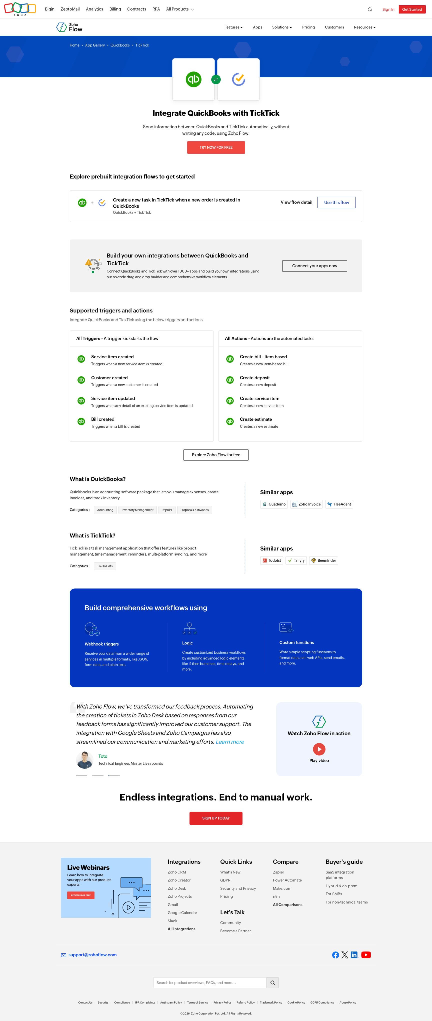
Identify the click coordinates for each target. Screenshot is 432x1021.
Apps (257, 27)
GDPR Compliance (322, 1002)
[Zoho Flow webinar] (106, 888)
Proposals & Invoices (194, 510)
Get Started (412, 9)
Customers (334, 27)
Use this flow (336, 202)
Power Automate (287, 880)
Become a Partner (235, 931)
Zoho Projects (180, 896)
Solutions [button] (280, 27)
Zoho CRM (177, 872)
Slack (172, 921)
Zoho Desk (177, 888)
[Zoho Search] (370, 9)
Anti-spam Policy (171, 1002)
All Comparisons (287, 904)
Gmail (173, 904)
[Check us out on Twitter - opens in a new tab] (345, 955)
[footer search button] (272, 983)
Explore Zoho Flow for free (216, 454)
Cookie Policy (296, 1002)
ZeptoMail (70, 9)
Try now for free (216, 148)
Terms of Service (197, 1002)
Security (103, 1002)
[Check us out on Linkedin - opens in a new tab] (354, 955)
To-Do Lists (105, 566)
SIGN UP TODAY (216, 818)
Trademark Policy (271, 1002)
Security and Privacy (238, 888)
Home (75, 45)
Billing (115, 9)
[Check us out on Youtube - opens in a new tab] (366, 955)
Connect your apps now (314, 266)
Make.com (282, 888)
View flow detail (296, 202)
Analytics (94, 9)
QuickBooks (120, 45)
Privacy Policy (223, 1002)
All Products (177, 9)
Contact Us (85, 1002)
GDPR (225, 880)
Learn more (230, 742)
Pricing (308, 27)
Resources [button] (363, 27)
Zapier (278, 872)
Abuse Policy (348, 1002)
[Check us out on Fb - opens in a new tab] (335, 955)
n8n (276, 896)
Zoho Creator (179, 880)
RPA (156, 9)
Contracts (136, 9)
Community (230, 922)
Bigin (49, 9)
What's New (230, 872)
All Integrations (182, 929)
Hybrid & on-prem (342, 886)
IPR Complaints (145, 1002)
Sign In (388, 9)
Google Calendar (182, 912)
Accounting (105, 510)
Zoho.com (20, 9)
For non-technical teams (347, 902)
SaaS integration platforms (340, 875)
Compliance (122, 1002)
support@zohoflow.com (92, 954)
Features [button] (231, 27)
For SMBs (334, 894)
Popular (167, 510)
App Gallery (95, 45)
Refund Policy (246, 1002)
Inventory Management (138, 510)
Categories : (80, 510)
